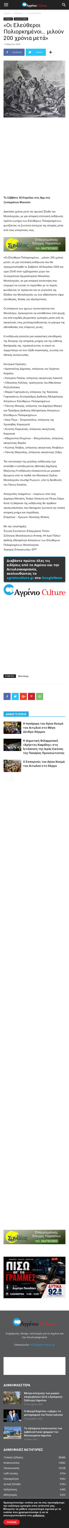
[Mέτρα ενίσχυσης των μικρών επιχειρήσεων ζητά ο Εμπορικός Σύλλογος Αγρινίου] (12, 1397)
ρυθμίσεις (38, 1515)
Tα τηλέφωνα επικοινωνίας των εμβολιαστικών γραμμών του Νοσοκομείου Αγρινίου (43, 1432)
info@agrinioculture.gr (42, 1344)
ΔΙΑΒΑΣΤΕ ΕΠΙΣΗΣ (16, 714)
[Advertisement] (34, 157)
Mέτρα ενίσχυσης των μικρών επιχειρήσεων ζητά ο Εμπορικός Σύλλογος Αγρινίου (43, 1397)
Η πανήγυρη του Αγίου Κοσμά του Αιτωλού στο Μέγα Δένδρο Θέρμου (43, 728)
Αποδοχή (11, 1522)
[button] (64, 5)
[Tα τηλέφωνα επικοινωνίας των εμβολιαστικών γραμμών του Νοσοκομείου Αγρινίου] (12, 1433)
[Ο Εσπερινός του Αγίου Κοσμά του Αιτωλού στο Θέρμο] (12, 766)
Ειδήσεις (18, 13)
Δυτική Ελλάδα (33, 13)
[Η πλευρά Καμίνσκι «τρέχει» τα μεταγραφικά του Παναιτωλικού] (12, 1415)
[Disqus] (34, 835)
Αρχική (7, 13)
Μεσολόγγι (23, 676)
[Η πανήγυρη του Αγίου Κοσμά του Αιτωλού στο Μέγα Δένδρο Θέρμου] (12, 728)
